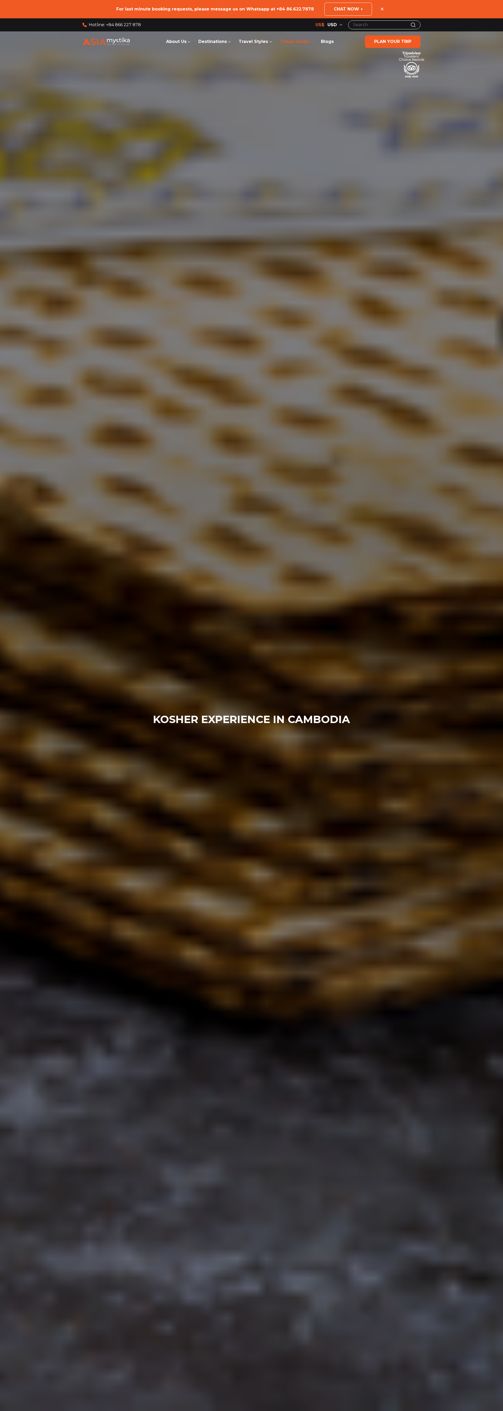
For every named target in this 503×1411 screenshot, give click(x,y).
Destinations (212, 41)
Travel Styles (254, 41)
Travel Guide (294, 41)
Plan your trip (392, 41)
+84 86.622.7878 (295, 9)
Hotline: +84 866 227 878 (115, 24)
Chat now (346, 9)
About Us (176, 41)
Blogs (327, 41)
